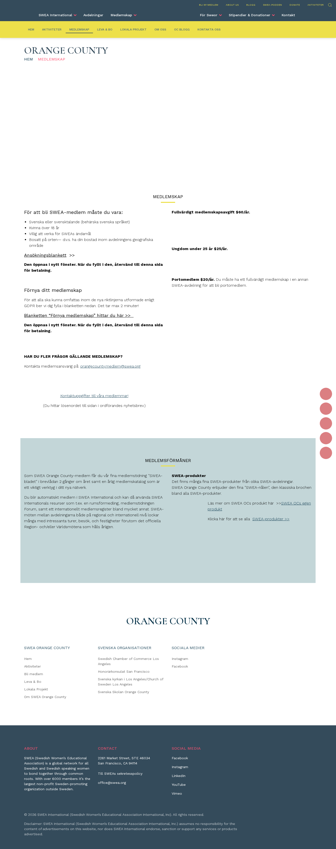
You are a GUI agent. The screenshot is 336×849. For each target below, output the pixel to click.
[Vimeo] (326, 453)
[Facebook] (326, 394)
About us (232, 4)
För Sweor (208, 15)
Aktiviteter (315, 4)
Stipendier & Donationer (249, 15)
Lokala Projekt (133, 29)
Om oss (160, 29)
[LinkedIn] (326, 423)
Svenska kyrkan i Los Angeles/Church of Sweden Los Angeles (130, 681)
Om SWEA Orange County (45, 697)
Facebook (180, 666)
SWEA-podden (272, 4)
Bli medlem (33, 674)
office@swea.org (112, 783)
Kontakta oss (209, 29)
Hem (31, 29)
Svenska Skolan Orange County (123, 692)
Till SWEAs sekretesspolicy (120, 773)
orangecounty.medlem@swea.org (110, 366)
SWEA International (55, 15)
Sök (329, 4)
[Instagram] (326, 408)
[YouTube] (326, 438)
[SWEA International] (168, 13)
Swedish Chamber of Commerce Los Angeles (128, 661)
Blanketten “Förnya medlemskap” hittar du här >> (79, 315)
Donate (295, 4)
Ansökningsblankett (45, 255)
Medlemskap (121, 15)
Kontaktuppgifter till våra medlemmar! (94, 395)
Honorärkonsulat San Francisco (124, 671)
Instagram (180, 659)
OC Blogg (182, 29)
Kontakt (288, 15)
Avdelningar (93, 15)
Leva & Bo (104, 29)
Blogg (250, 4)
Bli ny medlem (208, 4)
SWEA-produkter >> (271, 519)
